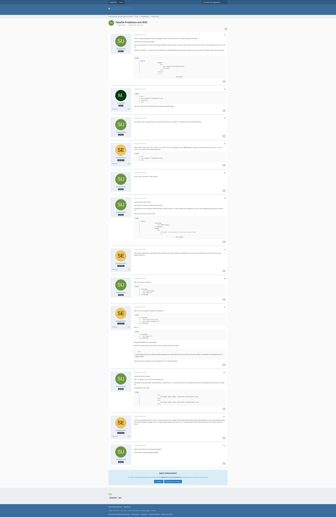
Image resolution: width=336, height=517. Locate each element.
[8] (138, 74)
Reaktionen (115, 109)
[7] (138, 72)
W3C (120, 498)
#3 (225, 118)
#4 (225, 144)
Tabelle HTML (113, 498)
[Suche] (224, 2)
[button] (223, 58)
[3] (138, 65)
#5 (225, 173)
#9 (225, 307)
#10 (224, 372)
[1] (138, 61)
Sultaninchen (121, 25)
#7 (225, 249)
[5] (138, 68)
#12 (224, 445)
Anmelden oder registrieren (211, 2)
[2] (138, 63)
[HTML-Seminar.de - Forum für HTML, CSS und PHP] (167, 9)
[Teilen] (225, 29)
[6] (138, 70)
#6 (225, 198)
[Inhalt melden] (224, 81)
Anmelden (159, 481)
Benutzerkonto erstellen (173, 481)
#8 (225, 278)
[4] (138, 66)
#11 (224, 416)
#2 (225, 89)
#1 (225, 35)
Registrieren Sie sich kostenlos (171, 477)
